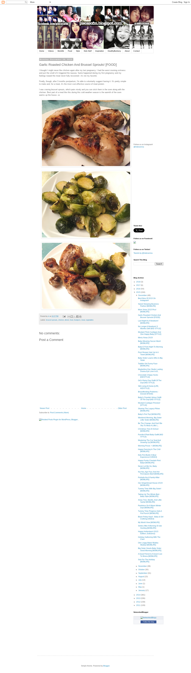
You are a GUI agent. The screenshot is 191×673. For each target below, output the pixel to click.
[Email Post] (64, 316)
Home (41, 51)
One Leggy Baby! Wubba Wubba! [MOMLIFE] (148, 544)
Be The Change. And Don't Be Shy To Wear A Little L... (150, 424)
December (142, 295)
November (142, 566)
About (127, 51)
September (143, 573)
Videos (51, 51)
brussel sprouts (51, 320)
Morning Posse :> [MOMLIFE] (150, 446)
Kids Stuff (87, 51)
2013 (138, 598)
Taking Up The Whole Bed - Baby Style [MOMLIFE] (149, 495)
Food (70, 51)
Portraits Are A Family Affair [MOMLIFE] (149, 478)
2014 (138, 595)
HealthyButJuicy (114, 51)
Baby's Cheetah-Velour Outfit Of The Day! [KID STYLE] (149, 398)
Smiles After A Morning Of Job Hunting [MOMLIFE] (150, 527)
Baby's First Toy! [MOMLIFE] (149, 414)
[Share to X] (74, 316)
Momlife (61, 51)
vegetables (90, 320)
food (71, 320)
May (140, 587)
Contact (136, 51)
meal (83, 320)
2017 (138, 285)
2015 (138, 292)
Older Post (122, 408)
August (141, 577)
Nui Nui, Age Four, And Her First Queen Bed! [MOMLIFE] (150, 473)
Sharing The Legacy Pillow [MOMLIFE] (149, 410)
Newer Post (44, 408)
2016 (138, 289)
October (141, 570)
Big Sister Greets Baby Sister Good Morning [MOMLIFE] (149, 549)
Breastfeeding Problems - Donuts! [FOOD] (148, 393)
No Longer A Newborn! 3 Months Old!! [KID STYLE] (149, 327)
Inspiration (99, 51)
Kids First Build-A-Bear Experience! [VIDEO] (147, 456)
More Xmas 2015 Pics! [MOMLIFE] (147, 311)
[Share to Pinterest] (80, 316)
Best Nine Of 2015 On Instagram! (147, 299)
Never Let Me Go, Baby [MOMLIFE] (147, 467)
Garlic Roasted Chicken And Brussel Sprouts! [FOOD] (149, 316)
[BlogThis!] (71, 316)
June (140, 584)
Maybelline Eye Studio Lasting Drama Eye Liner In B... (150, 370)
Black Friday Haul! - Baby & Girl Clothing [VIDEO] (150, 518)
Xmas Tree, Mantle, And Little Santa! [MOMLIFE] (150, 501)
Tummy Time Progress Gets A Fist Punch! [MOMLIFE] (150, 512)
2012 (138, 602)
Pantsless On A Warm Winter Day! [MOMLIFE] (149, 507)
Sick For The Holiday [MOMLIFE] (146, 561)
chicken (61, 320)
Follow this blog (148, 622)
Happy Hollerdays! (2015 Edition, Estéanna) (148, 532)
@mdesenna (139, 147)
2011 (138, 605)
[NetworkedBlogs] (148, 618)
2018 (138, 282)
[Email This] (68, 316)
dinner (67, 320)
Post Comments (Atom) (59, 413)
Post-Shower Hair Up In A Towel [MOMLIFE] (148, 353)
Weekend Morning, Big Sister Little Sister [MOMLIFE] (150, 419)
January (141, 590)
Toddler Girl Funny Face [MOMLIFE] (147, 365)
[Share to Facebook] (77, 316)
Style (78, 51)
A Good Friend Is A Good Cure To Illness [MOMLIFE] (150, 555)
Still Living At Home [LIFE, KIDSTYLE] (148, 387)
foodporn (77, 320)
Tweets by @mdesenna (143, 253)
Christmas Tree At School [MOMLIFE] (148, 430)
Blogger (106, 666)
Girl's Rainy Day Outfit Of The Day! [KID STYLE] (149, 381)
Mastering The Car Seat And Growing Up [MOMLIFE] (149, 441)
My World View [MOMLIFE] (149, 522)
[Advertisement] (156, 77)
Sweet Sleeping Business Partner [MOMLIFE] (148, 305)
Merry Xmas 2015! (145, 338)
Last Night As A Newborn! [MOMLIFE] (148, 322)
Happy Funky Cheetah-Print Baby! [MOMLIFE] (149, 461)
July (140, 580)
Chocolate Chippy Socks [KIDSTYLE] (148, 376)
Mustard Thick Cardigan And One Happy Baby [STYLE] (149, 333)
